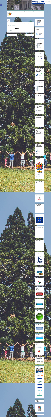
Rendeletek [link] (38, 11)
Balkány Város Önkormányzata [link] (16, 8)
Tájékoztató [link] (39, 190)
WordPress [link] (43, 416)
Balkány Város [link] (14, 25)
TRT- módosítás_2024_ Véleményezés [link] (38, 177)
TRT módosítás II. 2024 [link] (38, 175)
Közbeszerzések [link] (28, 11)
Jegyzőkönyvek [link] (34, 11)
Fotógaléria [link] (39, 64)
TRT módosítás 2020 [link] (38, 174)
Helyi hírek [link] (11, 30)
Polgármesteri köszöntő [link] (16, 11)
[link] (1, 5)
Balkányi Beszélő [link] (23, 11)
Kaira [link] (10, 416)
